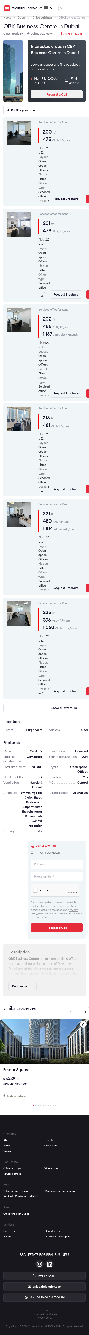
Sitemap (44, 1310)
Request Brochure (66, 199)
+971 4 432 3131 (74, 33)
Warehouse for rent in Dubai (59, 1191)
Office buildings (12, 1168)
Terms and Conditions (44, 1313)
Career (7, 1150)
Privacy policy (44, 1317)
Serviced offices (12, 1173)
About (6, 1140)
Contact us (50, 1145)
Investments (53, 1231)
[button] (84, 1011)
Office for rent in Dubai (15, 1191)
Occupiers (9, 1231)
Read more (19, 986)
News (6, 1145)
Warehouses (51, 1168)
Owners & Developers (58, 1236)
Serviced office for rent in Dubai (20, 1196)
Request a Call (57, 94)
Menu (52, 8)
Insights (48, 1140)
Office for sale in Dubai (16, 1213)
